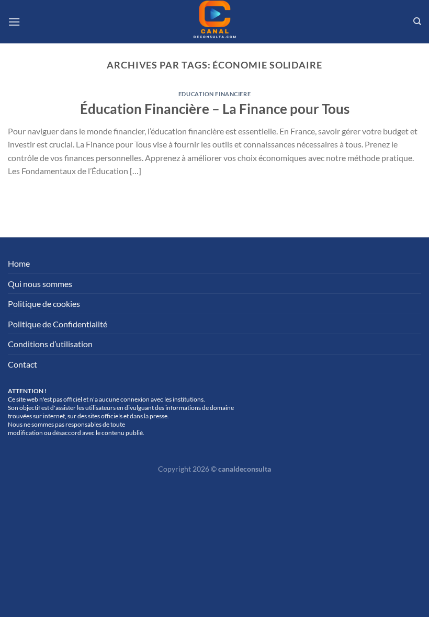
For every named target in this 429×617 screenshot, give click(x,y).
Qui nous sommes (40, 284)
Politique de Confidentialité (57, 324)
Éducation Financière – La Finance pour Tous (214, 109)
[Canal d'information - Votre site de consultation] (214, 21)
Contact (22, 364)
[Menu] (14, 22)
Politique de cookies (44, 303)
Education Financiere (214, 93)
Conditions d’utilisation (50, 344)
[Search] (417, 21)
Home (19, 263)
